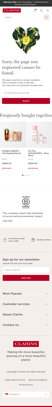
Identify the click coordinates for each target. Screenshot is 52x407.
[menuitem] (35, 10)
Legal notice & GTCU (15, 392)
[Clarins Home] (12, 10)
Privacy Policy (26, 396)
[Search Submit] (46, 17)
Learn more (7, 221)
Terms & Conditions (37, 392)
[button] (26, 305)
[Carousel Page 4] (29, 175)
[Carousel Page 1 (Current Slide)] (22, 175)
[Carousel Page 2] (24, 175)
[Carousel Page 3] (27, 175)
